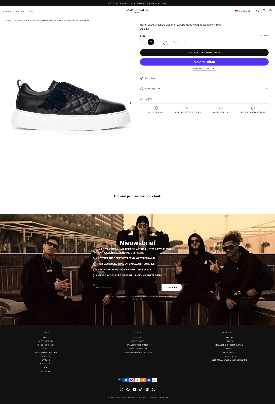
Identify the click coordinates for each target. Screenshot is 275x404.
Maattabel (264, 35)
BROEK (46, 349)
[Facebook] (128, 389)
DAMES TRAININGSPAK (137, 349)
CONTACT (229, 349)
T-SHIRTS (46, 356)
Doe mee (172, 287)
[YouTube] (134, 389)
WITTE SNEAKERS (45, 341)
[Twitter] (153, 389)
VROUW (18, 11)
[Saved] (264, 11)
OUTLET (32, 11)
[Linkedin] (147, 389)
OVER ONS (229, 337)
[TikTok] (141, 389)
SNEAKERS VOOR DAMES (137, 345)
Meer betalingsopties (204, 68)
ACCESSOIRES (46, 364)
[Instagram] (121, 389)
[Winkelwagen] (270, 11)
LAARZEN (46, 360)
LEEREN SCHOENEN (45, 345)
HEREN (6, 11)
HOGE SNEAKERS (46, 371)
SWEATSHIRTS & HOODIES (46, 352)
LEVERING (229, 341)
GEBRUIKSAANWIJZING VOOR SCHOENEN (229, 360)
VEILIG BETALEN (229, 356)
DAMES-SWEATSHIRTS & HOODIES (137, 352)
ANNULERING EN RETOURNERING (229, 345)
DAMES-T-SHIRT (137, 341)
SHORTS (45, 367)
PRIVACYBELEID (229, 352)
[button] (258, 11)
